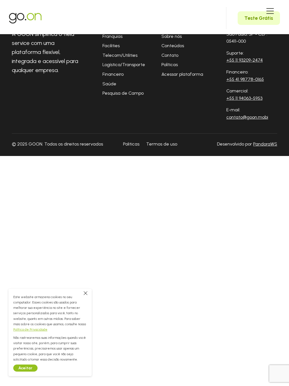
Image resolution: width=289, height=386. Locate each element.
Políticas (169, 64)
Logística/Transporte (123, 64)
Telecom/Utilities (119, 55)
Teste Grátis (258, 18)
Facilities (111, 45)
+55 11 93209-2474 (244, 60)
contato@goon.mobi (247, 117)
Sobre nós (171, 36)
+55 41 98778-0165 (245, 79)
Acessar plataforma (182, 74)
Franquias (112, 36)
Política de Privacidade (30, 329)
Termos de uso (161, 144)
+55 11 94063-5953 (244, 98)
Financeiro (113, 74)
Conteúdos (172, 45)
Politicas (131, 144)
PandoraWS (265, 144)
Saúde (109, 83)
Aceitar (25, 368)
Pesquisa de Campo (123, 93)
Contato (169, 55)
